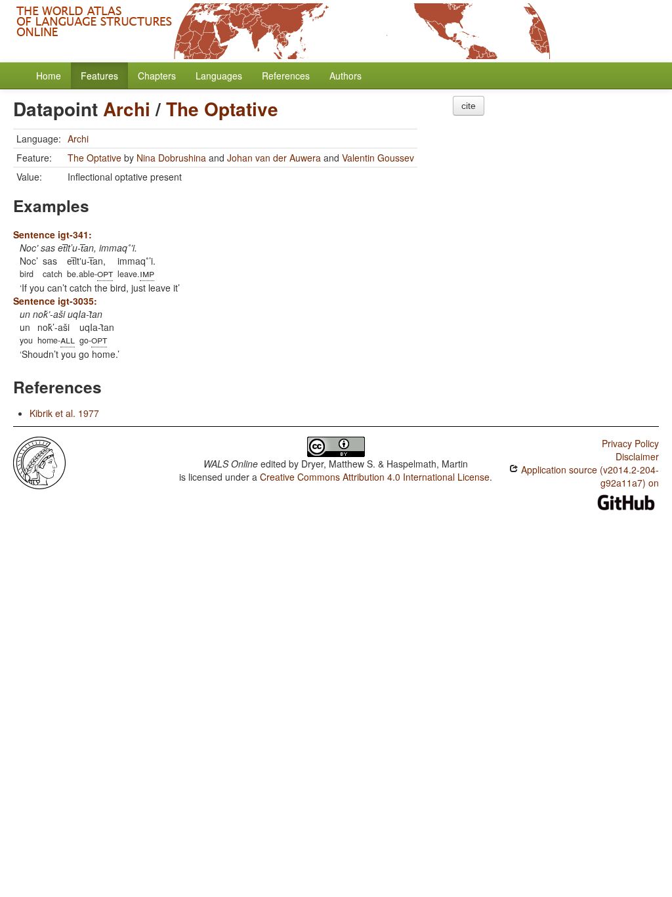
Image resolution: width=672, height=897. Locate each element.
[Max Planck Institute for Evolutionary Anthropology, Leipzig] (39, 461)
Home (48, 75)
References (286, 75)
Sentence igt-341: (52, 234)
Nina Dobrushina (171, 157)
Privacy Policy (630, 443)
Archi (126, 108)
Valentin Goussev (378, 157)
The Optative (222, 108)
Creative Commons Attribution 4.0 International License (375, 476)
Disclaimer (637, 456)
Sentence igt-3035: (55, 300)
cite (468, 105)
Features (99, 75)
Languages (219, 75)
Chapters (157, 75)
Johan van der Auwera (274, 157)
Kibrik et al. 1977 (64, 413)
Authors (345, 75)
